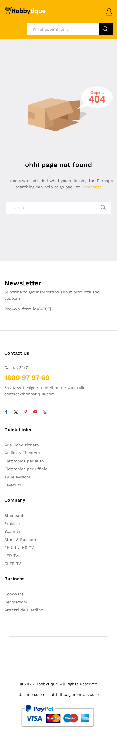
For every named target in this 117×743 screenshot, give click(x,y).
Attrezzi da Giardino (23, 610)
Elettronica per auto (24, 461)
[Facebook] (6, 412)
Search (106, 29)
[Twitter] (16, 412)
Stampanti (14, 515)
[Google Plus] (25, 412)
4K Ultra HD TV (19, 547)
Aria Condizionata (21, 445)
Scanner (12, 531)
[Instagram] (45, 412)
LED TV (11, 555)
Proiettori (13, 523)
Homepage (92, 187)
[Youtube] (35, 412)
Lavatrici (12, 485)
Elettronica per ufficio (25, 469)
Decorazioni (15, 602)
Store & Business (20, 539)
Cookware (14, 594)
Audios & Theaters (22, 452)
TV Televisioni (17, 477)
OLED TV (12, 563)
